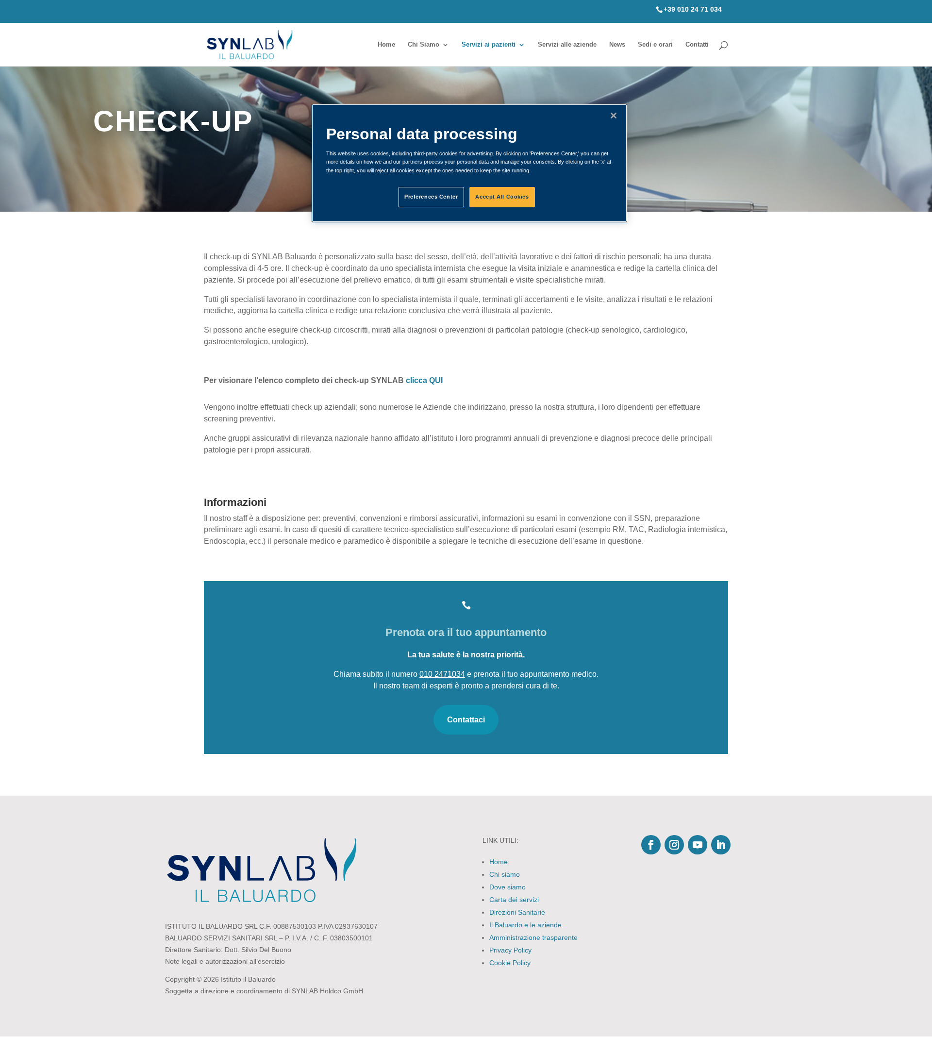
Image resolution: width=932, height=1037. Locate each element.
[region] (469, 163)
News (617, 44)
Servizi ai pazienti (489, 44)
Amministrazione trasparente (533, 937)
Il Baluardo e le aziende (525, 925)
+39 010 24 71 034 (693, 9)
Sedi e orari (655, 44)
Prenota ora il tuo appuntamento (466, 632)
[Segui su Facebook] (651, 844)
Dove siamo (507, 887)
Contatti (697, 44)
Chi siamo (504, 874)
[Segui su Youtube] (697, 844)
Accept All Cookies (502, 197)
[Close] (613, 115)
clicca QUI (424, 380)
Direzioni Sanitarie (517, 912)
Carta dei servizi (514, 899)
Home (386, 44)
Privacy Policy (510, 950)
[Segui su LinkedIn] (721, 844)
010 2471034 (442, 674)
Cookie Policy (510, 963)
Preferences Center (431, 197)
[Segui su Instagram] (674, 844)
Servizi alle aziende (567, 44)
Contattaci (466, 720)
